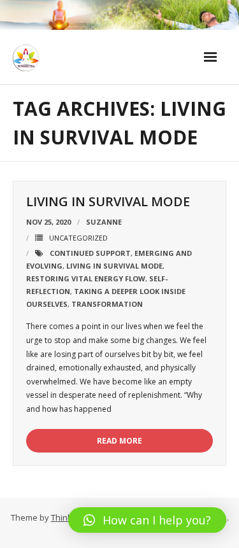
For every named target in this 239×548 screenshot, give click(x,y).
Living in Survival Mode (108, 201)
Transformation (107, 304)
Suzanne (104, 222)
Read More (119, 440)
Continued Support (90, 253)
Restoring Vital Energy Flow (85, 278)
